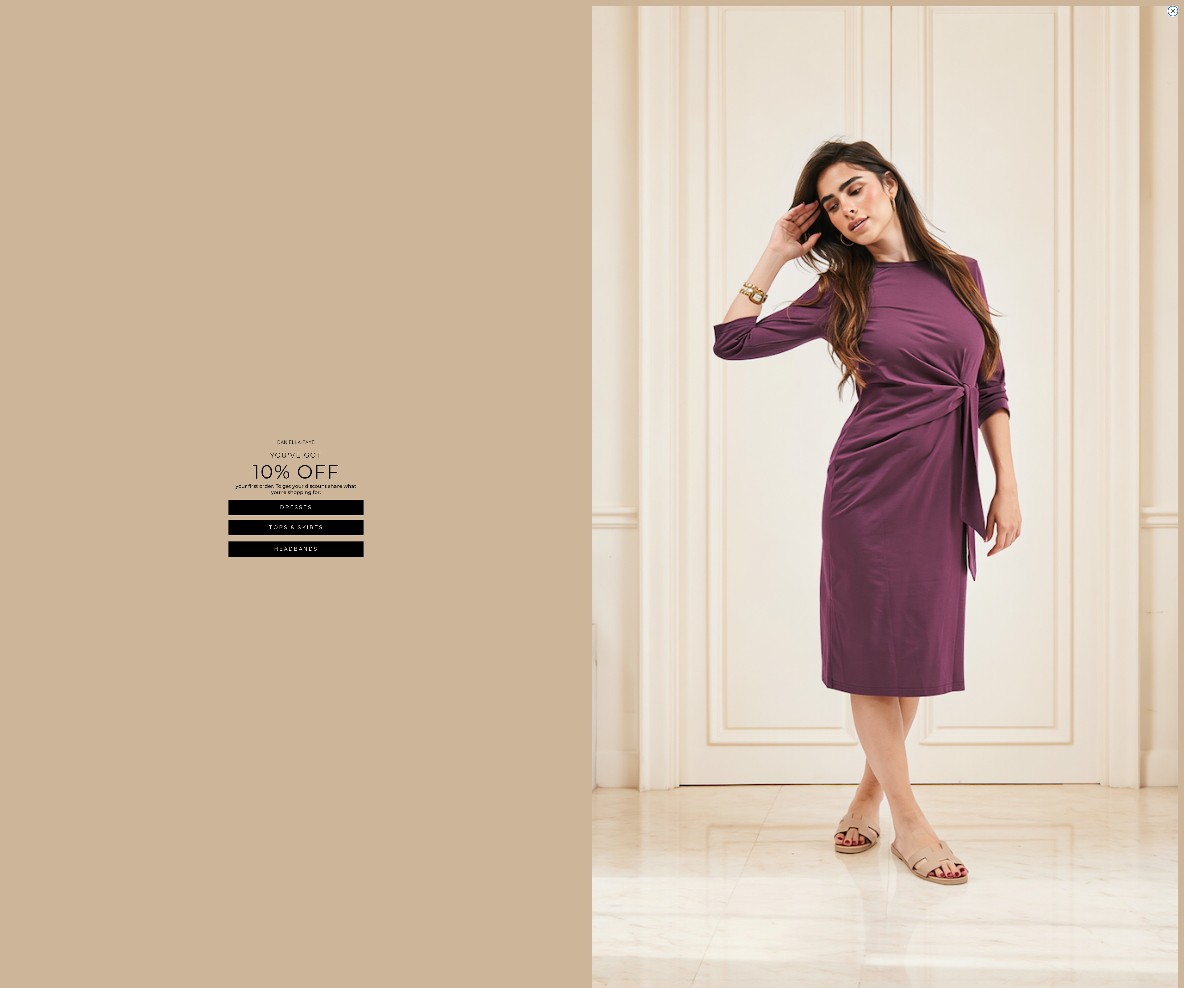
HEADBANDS (296, 549)
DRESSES (296, 507)
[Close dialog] (1173, 11)
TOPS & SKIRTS (296, 527)
